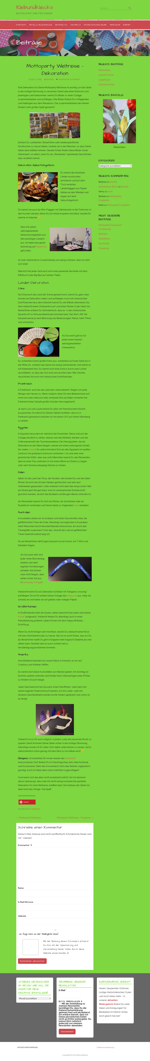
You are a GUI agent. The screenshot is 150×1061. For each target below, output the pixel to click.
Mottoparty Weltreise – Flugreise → (75, 817)
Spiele (32, 449)
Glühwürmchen (106, 84)
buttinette (70, 758)
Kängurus (72, 595)
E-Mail (63, 990)
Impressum (115, 25)
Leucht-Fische (106, 75)
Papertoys (41, 246)
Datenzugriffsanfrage (27, 1047)
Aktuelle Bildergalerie (40, 25)
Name (21, 888)
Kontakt (127, 25)
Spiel (77, 505)
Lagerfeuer (104, 79)
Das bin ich (76, 25)
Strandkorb (104, 238)
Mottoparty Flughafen (118, 205)
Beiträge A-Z (61, 25)
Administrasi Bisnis (108, 186)
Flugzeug (104, 248)
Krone (21, 616)
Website (22, 916)
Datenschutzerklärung (95, 25)
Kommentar (25, 845)
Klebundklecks (34, 7)
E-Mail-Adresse (25, 902)
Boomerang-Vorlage (31, 582)
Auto (110, 191)
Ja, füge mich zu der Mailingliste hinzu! (38, 934)
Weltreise (36, 809)
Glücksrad (104, 243)
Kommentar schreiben (69, 79)
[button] (27, 802)
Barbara (50, 79)
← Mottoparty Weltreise (28, 817)
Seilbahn (103, 234)
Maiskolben (104, 70)
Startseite (21, 25)
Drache (113, 182)
